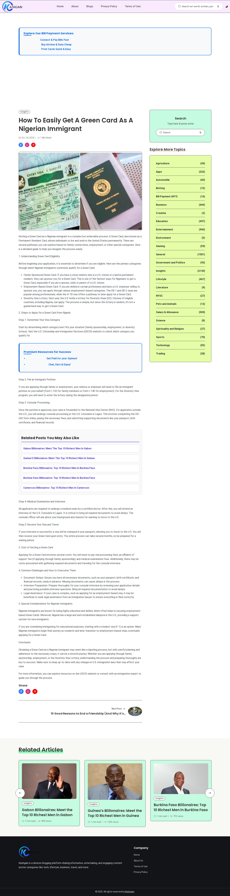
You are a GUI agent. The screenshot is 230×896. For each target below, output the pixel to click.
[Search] (179, 6)
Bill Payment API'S (167, 196)
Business (161, 204)
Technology (163, 345)
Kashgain (129, 891)
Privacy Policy (109, 6)
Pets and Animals (166, 303)
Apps (159, 171)
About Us (138, 860)
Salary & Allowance (167, 312)
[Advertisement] (115, 82)
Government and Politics (170, 262)
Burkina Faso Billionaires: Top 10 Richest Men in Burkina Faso (181, 808)
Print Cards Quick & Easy (56, 49)
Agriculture (162, 163)
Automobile (163, 179)
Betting (160, 188)
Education (162, 221)
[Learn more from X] (33, 145)
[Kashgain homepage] (12, 6)
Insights (24, 111)
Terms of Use (133, 6)
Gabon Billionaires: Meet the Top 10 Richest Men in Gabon (47, 812)
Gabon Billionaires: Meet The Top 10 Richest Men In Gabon (57, 448)
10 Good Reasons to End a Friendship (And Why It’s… (88, 713)
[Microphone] (200, 132)
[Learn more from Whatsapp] (27, 145)
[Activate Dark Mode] (226, 6)
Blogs (89, 6)
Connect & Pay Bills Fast (54, 39)
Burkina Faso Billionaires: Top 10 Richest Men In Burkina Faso (59, 468)
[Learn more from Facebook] (21, 145)
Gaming (160, 246)
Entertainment (164, 229)
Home (60, 6)
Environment (163, 237)
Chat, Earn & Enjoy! (49, 364)
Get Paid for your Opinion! (52, 358)
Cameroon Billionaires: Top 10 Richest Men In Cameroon (56, 487)
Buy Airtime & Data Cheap (56, 44)
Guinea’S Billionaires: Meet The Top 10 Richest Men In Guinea (59, 458)
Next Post (117, 708)
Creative (161, 213)
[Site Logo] (29, 852)
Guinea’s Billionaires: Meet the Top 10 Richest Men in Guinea (115, 813)
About (75, 6)
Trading (160, 353)
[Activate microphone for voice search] (218, 6)
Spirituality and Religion (170, 328)
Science (160, 320)
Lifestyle (161, 279)
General (160, 254)
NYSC (159, 295)
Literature (162, 287)
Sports (160, 337)
